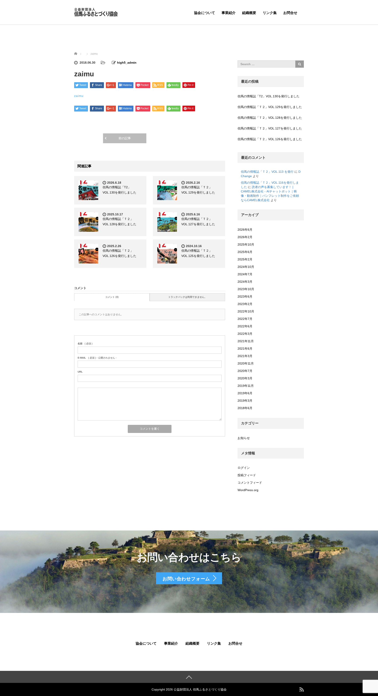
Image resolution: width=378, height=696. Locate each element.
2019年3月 (245, 400)
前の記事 (125, 138)
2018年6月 (245, 408)
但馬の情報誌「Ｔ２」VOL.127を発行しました (270, 128)
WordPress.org (248, 490)
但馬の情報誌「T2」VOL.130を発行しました (268, 96)
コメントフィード (250, 482)
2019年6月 (245, 393)
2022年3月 (245, 333)
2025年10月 (246, 244)
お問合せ (290, 13)
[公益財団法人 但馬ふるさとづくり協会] (96, 11)
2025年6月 (245, 252)
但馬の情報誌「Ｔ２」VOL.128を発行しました (270, 117)
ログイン (244, 467)
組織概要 (249, 13)
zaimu (79, 96)
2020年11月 (246, 363)
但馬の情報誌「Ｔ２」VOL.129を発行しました (270, 107)
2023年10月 (246, 289)
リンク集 (270, 13)
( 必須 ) (85, 343)
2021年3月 (245, 356)
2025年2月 (245, 259)
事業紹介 (229, 13)
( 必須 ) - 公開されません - (97, 357)
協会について (204, 13)
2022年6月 (245, 326)
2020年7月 (245, 371)
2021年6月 (245, 348)
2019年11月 (246, 385)
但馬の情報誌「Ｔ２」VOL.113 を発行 (267, 171)
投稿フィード (247, 475)
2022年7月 (245, 319)
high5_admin (126, 62)
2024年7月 (245, 274)
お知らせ (244, 438)
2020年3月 (245, 378)
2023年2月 (245, 304)
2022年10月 (246, 311)
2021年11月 (246, 341)
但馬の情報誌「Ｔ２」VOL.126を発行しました (270, 139)
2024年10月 (246, 267)
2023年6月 (245, 296)
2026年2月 (245, 237)
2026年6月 (245, 229)
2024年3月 (245, 281)
